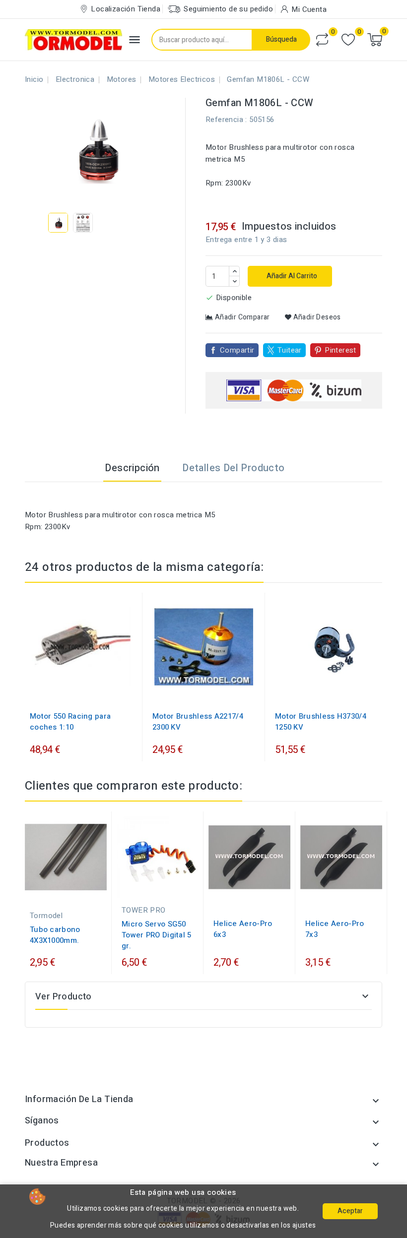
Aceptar (350, 1211)
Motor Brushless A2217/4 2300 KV (197, 722)
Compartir (237, 350)
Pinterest (340, 350)
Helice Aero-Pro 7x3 (334, 929)
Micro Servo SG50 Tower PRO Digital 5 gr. (157, 935)
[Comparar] (322, 39)
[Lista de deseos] (348, 40)
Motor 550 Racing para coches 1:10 (70, 722)
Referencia (224, 119)
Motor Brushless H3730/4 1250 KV (320, 722)
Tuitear (289, 350)
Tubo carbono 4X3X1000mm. (55, 935)
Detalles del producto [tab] (233, 468)
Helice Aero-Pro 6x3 (242, 929)
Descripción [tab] (132, 468)
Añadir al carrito (291, 276)
